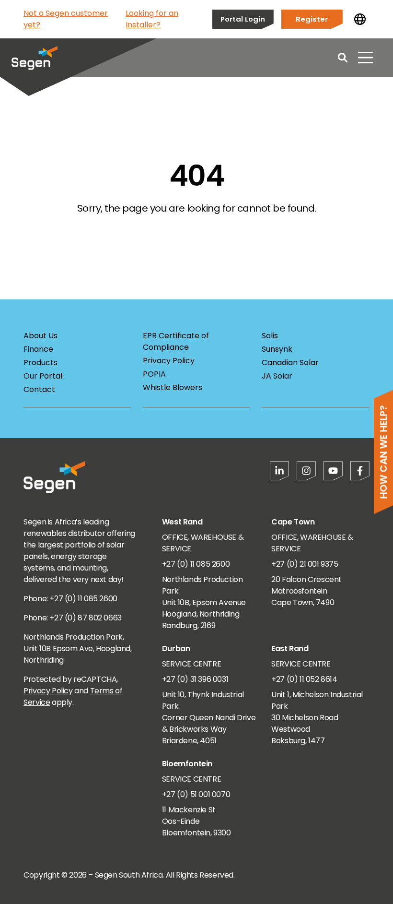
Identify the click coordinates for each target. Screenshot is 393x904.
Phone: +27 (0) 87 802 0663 (72, 617)
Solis (270, 335)
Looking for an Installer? (152, 19)
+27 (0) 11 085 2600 (196, 564)
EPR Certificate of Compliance (176, 341)
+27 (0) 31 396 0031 (195, 679)
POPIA (154, 374)
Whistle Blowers (172, 387)
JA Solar (277, 375)
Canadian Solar (290, 362)
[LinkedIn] (279, 470)
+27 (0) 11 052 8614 (304, 679)
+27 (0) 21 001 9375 (304, 564)
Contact (39, 389)
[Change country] (360, 19)
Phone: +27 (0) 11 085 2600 (70, 598)
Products (40, 362)
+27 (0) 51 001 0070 (196, 794)
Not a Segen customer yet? (65, 19)
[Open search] (342, 57)
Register (312, 19)
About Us (40, 335)
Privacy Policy (169, 360)
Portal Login (242, 19)
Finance (38, 349)
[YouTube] (333, 470)
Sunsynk (277, 349)
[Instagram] (306, 470)
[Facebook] (360, 470)
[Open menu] (365, 57)
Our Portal (42, 375)
